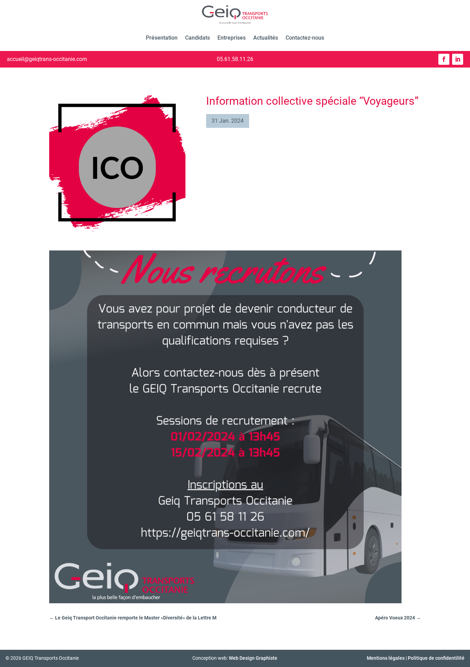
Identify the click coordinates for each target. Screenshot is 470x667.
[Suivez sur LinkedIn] (457, 59)
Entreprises (231, 37)
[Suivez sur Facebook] (443, 59)
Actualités (265, 37)
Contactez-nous (305, 37)
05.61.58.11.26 (235, 59)
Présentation (162, 37)
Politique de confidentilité (436, 658)
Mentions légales (386, 658)
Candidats (197, 37)
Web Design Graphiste (253, 658)
